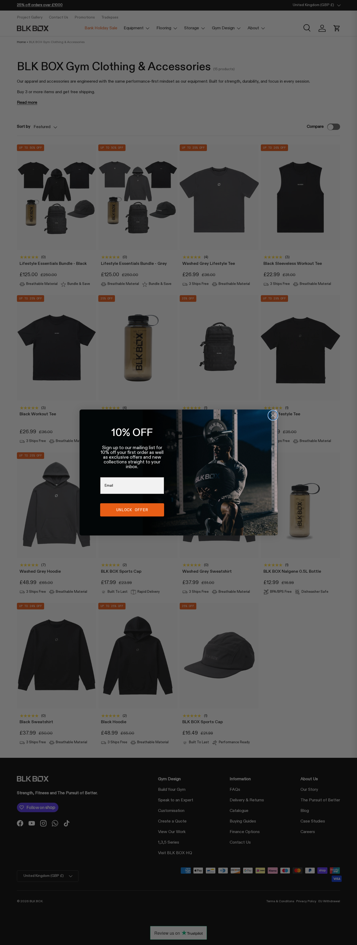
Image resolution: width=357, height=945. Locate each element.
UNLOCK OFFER (132, 510)
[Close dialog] (273, 415)
